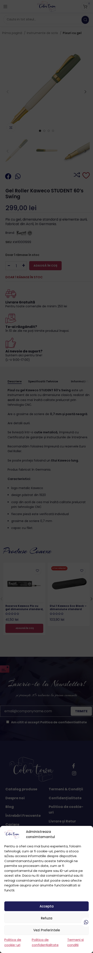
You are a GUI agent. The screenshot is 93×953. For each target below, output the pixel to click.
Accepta (47, 906)
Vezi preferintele (46, 930)
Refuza (46, 918)
